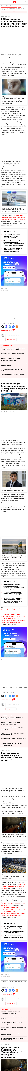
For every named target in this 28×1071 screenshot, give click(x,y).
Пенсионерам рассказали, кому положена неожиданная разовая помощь (13, 348)
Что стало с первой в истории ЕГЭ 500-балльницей (12, 369)
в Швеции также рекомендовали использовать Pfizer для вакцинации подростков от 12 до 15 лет (14, 217)
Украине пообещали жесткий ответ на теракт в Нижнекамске (12, 718)
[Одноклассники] (16, 326)
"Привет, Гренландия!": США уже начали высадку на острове (12, 733)
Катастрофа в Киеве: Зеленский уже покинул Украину (14, 1062)
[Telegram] (9, 326)
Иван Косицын (6, 290)
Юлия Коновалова (6, 659)
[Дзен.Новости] (2, 326)
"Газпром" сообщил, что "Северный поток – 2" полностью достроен (12, 610)
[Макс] (6, 326)
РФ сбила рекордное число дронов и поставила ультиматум (11, 744)
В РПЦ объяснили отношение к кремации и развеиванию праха (13, 375)
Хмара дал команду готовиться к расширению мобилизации (10, 359)
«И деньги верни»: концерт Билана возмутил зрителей (13, 354)
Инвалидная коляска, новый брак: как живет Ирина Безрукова (14, 364)
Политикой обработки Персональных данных (11, 7)
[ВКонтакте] (13, 326)
